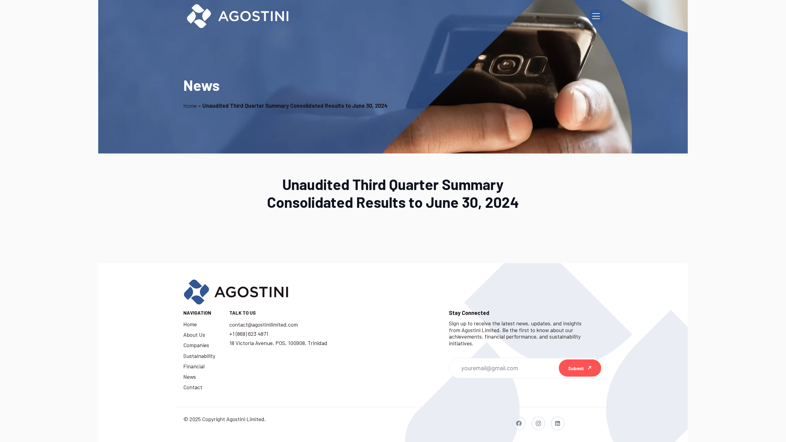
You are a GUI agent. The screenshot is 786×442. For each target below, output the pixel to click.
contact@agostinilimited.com (263, 324)
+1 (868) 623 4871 (248, 333)
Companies (196, 345)
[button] (596, 16)
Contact (192, 387)
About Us (194, 334)
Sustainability (199, 355)
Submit (576, 368)
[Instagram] (538, 423)
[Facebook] (519, 423)
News (189, 376)
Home (190, 105)
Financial (193, 366)
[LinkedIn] (558, 423)
